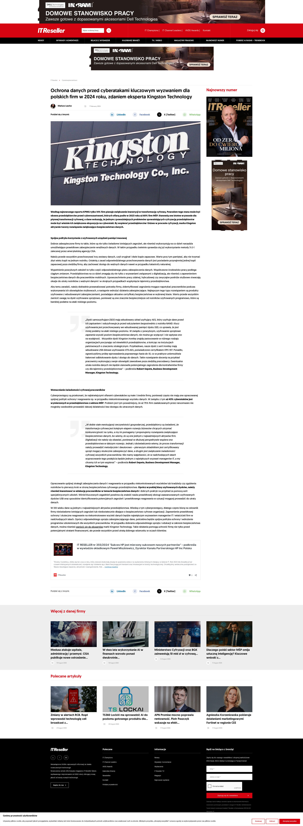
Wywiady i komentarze (162, 762)
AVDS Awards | (192, 31)
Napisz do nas (58, 785)
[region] (151, 819)
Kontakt (206, 31)
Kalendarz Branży (109, 771)
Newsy (156, 758)
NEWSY (41, 41)
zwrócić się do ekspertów (89, 527)
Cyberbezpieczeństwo (69, 80)
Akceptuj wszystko (290, 821)
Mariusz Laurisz (65, 106)
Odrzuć (272, 821)
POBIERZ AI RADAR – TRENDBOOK (250, 41)
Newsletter (107, 776)
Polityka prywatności (110, 785)
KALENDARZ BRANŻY (131, 41)
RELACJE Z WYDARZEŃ (100, 41)
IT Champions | (152, 31)
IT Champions (108, 758)
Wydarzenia (158, 767)
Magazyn (157, 776)
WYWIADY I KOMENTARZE (67, 41)
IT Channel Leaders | (172, 31)
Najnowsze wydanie (161, 780)
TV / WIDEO (157, 41)
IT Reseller (54, 80)
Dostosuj (258, 821)
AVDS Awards (107, 767)
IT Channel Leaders (110, 762)
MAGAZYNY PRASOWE (184, 41)
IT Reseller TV (159, 771)
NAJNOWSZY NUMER (215, 41)
